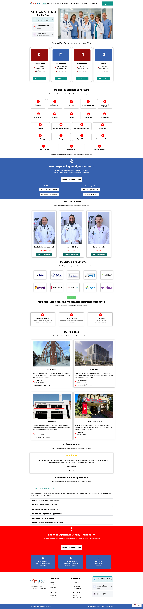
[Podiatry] (40, 124)
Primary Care (58, 3)
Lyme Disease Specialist (81, 128)
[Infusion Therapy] (99, 146)
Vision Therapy (71, 149)
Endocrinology (38, 117)
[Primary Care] (38, 101)
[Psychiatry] (102, 124)
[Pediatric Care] (54, 101)
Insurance (84, 3)
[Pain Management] (61, 135)
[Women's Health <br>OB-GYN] (104, 101)
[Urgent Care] (71, 101)
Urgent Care (67, 3)
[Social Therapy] (40, 135)
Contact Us (92, 3)
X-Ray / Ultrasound (88, 105)
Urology (71, 117)
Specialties (76, 3)
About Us (49, 3)
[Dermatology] (104, 113)
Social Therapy (40, 139)
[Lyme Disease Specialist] (81, 124)
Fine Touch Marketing (107, 606)
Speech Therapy (44, 149)
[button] (33, 463)
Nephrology (88, 117)
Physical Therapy (82, 139)
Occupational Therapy (103, 139)
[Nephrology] (88, 114)
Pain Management (61, 139)
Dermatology (105, 117)
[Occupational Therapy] (102, 135)
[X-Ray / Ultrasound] (88, 101)
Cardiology (54, 117)
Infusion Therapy (99, 149)
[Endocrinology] (38, 113)
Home (44, 3)
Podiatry (40, 128)
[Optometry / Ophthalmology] (61, 124)
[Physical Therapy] (81, 135)
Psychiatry (102, 128)
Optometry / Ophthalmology (61, 128)
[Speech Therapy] (43, 146)
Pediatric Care (54, 105)
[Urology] (71, 113)
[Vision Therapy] (71, 146)
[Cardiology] (54, 113)
